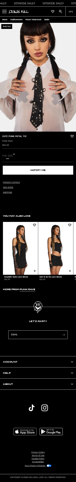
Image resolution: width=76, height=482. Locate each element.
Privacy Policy (38, 452)
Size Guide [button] (8, 187)
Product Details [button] (11, 182)
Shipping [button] (7, 192)
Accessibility (38, 462)
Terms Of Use (38, 455)
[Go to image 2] (39, 129)
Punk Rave (7, 141)
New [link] (4, 19)
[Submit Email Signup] (63, 335)
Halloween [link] (16, 19)
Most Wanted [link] (33, 19)
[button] (23, 3)
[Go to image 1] (37, 129)
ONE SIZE (7, 156)
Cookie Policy (38, 459)
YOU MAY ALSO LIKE (16, 215)
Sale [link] (46, 19)
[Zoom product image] (38, 77)
